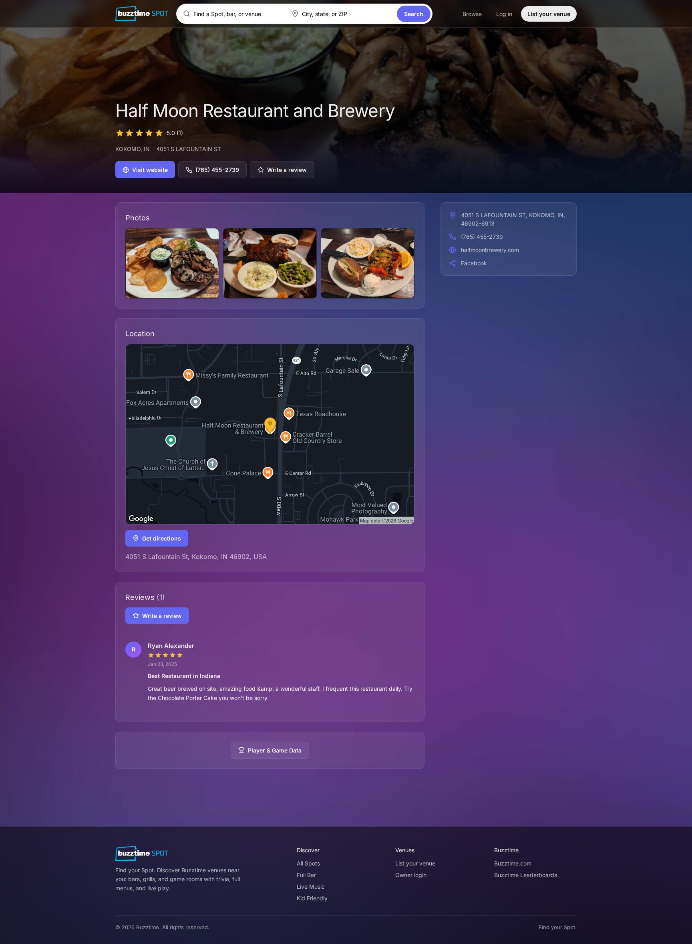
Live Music (311, 886)
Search (413, 13)
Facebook (474, 263)
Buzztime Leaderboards (525, 874)
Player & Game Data (275, 750)
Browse (472, 13)
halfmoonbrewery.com (490, 249)
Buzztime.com (512, 863)
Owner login (410, 874)
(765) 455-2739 (217, 169)
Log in (504, 13)
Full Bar (306, 874)
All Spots (308, 863)
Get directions (161, 538)
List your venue (548, 13)
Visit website (150, 169)
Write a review (287, 169)
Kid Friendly (312, 898)
